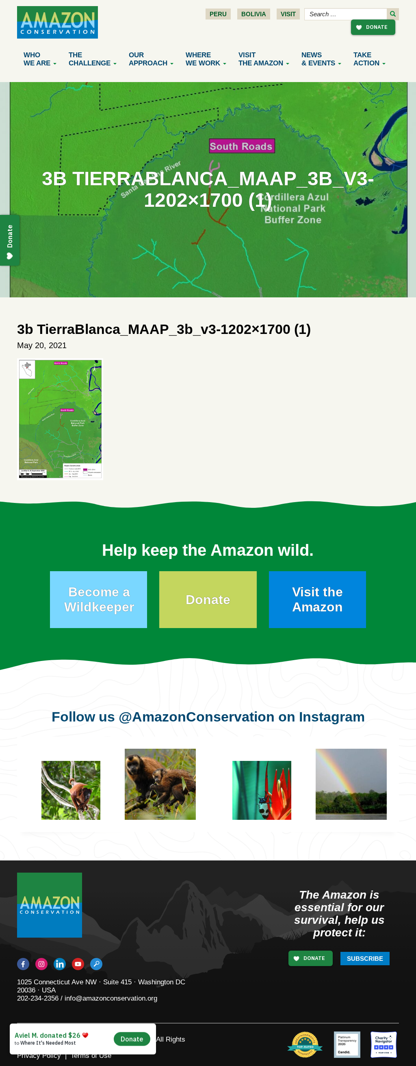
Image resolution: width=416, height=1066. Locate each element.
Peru (218, 14)
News (318, 59)
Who (37, 59)
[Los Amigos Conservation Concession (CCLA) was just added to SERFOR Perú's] (351, 784)
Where (203, 59)
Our (148, 59)
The (89, 59)
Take (366, 59)
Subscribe (365, 958)
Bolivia (253, 14)
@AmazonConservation (197, 716)
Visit (288, 14)
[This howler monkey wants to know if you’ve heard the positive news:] (77, 796)
